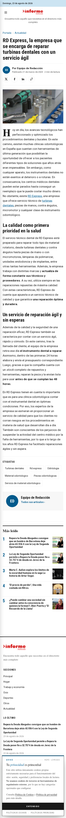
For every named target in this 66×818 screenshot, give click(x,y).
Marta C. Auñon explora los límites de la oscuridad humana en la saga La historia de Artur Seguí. (29, 572)
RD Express (35, 196)
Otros (6, 703)
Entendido (32, 806)
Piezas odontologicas (45, 475)
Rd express (36, 468)
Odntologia (53, 468)
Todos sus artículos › (33, 502)
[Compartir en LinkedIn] (23, 79)
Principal (8, 676)
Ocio (5, 692)
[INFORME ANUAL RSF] (33, 12)
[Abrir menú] (6, 12)
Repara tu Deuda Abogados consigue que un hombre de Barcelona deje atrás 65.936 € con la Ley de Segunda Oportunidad (29, 542)
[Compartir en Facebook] (14, 79)
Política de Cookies (24, 794)
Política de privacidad (46, 794)
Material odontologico (16, 475)
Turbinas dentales (14, 468)
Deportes (8, 698)
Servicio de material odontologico (22, 483)
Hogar (6, 681)
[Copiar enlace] (31, 79)
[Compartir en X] (6, 79)
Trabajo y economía (13, 687)
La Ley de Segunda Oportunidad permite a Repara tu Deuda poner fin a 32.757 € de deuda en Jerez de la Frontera (29, 558)
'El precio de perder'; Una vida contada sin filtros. (25, 586)
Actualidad (20, 33)
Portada (7, 33)
